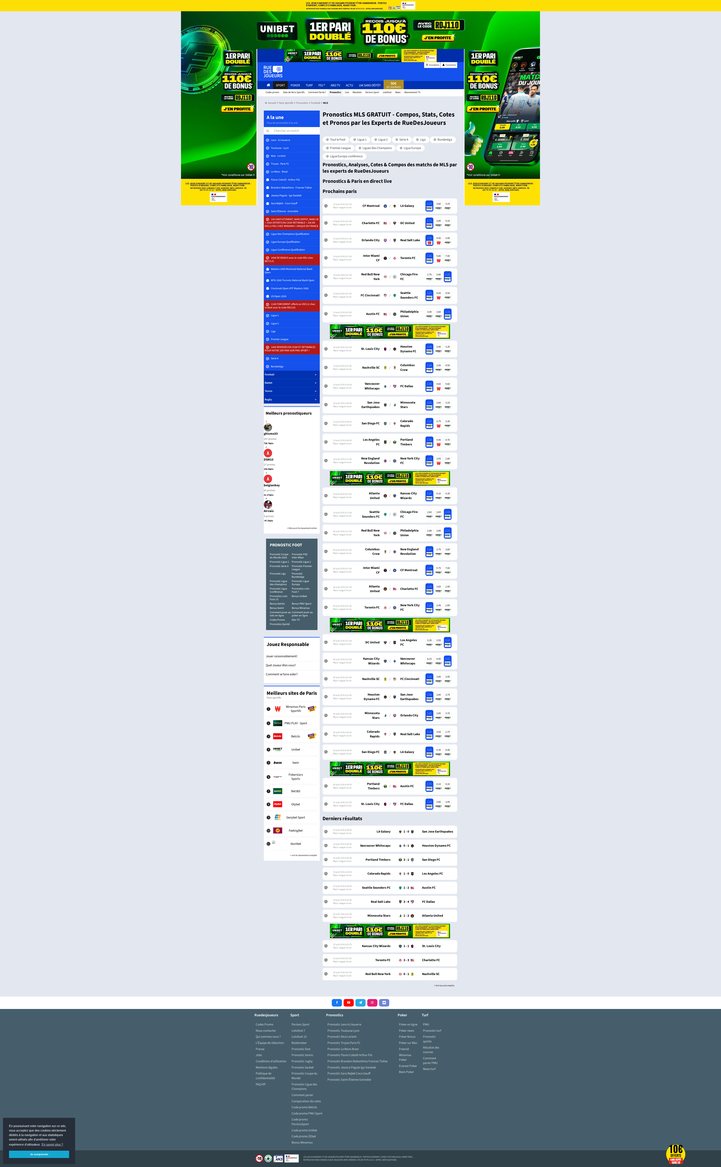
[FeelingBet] (292, 830)
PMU (426, 1024)
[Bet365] (292, 791)
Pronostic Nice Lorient (342, 1036)
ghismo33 (271, 433)
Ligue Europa (412, 148)
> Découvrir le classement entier (302, 528)
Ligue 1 (362, 139)
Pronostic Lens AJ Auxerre (344, 1024)
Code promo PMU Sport (307, 1113)
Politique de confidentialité (265, 1075)
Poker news (406, 1030)
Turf (309, 85)
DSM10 (268, 459)
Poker (295, 85)
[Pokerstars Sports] (292, 777)
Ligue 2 (383, 139)
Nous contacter (266, 1030)
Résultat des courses (431, 1050)
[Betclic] (292, 736)
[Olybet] (292, 804)
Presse (260, 1049)
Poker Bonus (407, 1036)
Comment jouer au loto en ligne (280, 614)
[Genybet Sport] (292, 817)
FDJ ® (321, 85)
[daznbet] (292, 843)
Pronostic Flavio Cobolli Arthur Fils (349, 1055)
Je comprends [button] (39, 1154)
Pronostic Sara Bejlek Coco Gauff (348, 1073)
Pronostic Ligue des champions (278, 582)
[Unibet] (292, 749)
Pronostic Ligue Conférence (278, 590)
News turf (429, 1069)
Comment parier (302, 1095)
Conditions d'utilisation (271, 1061)
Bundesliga (444, 139)
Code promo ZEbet (304, 1136)
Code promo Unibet (304, 1130)
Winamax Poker (405, 1057)
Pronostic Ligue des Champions (304, 1086)
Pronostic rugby (302, 1061)
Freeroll (404, 1049)
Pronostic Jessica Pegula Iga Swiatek (351, 1067)
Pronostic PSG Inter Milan (300, 556)
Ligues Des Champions (377, 148)
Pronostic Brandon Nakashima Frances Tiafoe (357, 1061)
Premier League (340, 148)
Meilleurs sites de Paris (292, 693)
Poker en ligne (408, 1024)
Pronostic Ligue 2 (301, 562)
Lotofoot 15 (299, 1036)
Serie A (403, 139)
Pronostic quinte (429, 1039)
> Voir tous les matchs (444, 985)
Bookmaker (299, 1043)
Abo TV (296, 620)
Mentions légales (267, 1067)
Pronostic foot (301, 1049)
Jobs (259, 1055)
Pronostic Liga (278, 574)
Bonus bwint (277, 608)
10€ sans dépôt (370, 85)
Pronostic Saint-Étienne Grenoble (349, 1079)
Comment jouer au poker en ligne (302, 614)
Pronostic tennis (302, 1055)
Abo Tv (335, 85)
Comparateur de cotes (306, 1101)
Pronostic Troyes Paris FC (343, 1043)
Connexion (450, 65)
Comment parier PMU (430, 1060)
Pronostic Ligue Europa (300, 582)
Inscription (434, 65)
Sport (280, 85)
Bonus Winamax (301, 608)
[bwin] (292, 762)
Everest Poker (408, 1066)
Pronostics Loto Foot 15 (278, 597)
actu (349, 85)
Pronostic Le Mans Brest (343, 1049)
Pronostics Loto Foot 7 (300, 590)
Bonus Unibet (299, 596)
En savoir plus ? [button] (52, 1144)
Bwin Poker (406, 1072)
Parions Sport (300, 1024)
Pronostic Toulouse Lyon (343, 1030)
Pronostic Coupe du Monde (304, 1075)
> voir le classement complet (303, 855)
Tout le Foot (337, 139)
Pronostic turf (432, 1030)
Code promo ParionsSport (300, 1121)
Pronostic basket (303, 1067)
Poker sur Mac (408, 1043)
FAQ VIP (261, 1084)
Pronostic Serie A (279, 566)
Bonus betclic (277, 604)
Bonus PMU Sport (301, 604)
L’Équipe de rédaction (270, 1043)
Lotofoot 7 (298, 1030)
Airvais (269, 511)
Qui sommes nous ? (268, 1036)
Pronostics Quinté (280, 624)
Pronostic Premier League (302, 567)
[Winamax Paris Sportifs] (292, 709)
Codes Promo (277, 620)
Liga (422, 139)
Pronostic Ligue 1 (279, 562)
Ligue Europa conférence (346, 156)
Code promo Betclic (304, 1107)
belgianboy (272, 485)
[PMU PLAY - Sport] (292, 723)
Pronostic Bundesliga (298, 575)
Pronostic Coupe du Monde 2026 (279, 556)
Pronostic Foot (286, 545)
